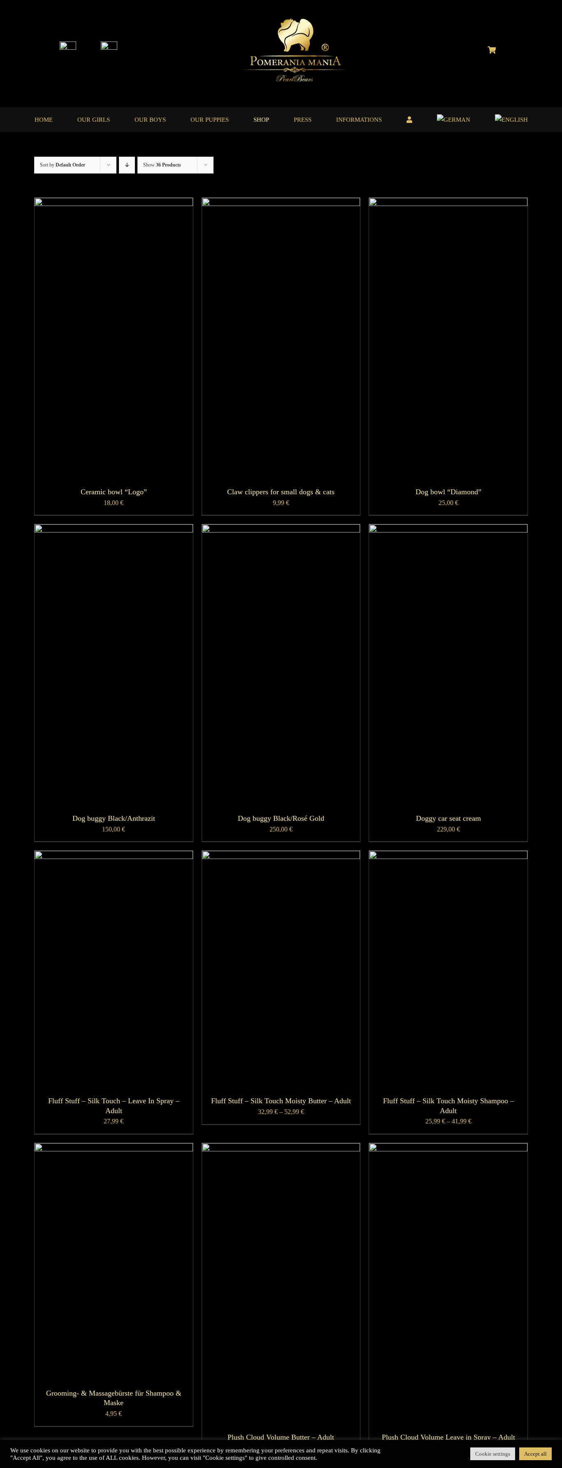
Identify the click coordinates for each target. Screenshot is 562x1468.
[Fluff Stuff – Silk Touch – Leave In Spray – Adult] (114, 856)
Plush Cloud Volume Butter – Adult (281, 1437)
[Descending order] (127, 165)
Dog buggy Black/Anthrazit (113, 818)
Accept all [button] (535, 1454)
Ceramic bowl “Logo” (114, 492)
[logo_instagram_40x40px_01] (68, 44)
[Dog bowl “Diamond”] (448, 203)
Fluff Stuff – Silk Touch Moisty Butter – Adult (281, 1101)
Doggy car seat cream (448, 818)
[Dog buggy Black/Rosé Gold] (281, 529)
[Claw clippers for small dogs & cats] (281, 203)
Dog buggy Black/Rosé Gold (281, 818)
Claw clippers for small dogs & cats (280, 492)
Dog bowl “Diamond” (448, 492)
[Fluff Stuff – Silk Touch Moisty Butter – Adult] (281, 856)
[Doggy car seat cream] (448, 529)
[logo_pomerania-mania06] (301, 19)
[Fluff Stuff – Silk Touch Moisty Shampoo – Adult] (448, 856)
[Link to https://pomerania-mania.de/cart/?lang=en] (492, 49)
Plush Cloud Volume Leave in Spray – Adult (448, 1437)
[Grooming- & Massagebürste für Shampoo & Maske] (114, 1148)
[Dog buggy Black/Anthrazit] (114, 529)
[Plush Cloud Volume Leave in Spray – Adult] (448, 1148)
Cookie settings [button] (492, 1454)
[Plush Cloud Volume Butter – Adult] (281, 1148)
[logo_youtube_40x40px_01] (109, 44)
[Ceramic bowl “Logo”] (114, 203)
